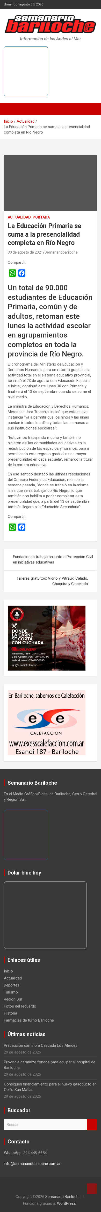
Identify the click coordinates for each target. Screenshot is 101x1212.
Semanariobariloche (61, 252)
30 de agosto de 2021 (25, 252)
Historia (10, 1013)
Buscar (92, 1125)
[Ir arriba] (92, 1188)
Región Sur (13, 999)
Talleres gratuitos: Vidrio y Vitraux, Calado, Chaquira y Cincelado (52, 581)
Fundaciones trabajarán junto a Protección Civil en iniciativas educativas (53, 559)
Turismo (11, 992)
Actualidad (19, 217)
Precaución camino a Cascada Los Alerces (40, 1045)
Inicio (8, 971)
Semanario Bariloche (63, 1196)
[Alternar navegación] (10, 109)
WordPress (66, 1203)
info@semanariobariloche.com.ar (32, 1163)
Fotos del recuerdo (20, 1006)
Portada (41, 217)
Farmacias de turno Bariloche (29, 1020)
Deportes (11, 985)
